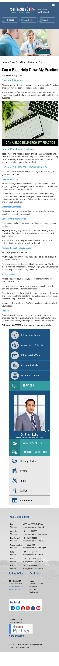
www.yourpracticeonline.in (33, 554)
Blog (12, 62)
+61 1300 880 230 (30, 531)
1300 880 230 (9, 20)
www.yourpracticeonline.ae (33, 568)
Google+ (28, 608)
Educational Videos (36, 584)
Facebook (33, 608)
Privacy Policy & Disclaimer (19, 647)
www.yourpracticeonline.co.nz (34, 541)
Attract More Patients (32, 345)
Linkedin (13, 608)
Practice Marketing (35, 452)
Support (45, 20)
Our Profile (33, 586)
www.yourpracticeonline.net (33, 527)
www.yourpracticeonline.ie (33, 561)
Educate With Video (31, 355)
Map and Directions (15, 589)
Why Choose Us (32, 443)
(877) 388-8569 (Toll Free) (33, 524)
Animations (26, 500)
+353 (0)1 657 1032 (30, 559)
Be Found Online (30, 375)
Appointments (28, 20)
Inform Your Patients (31, 335)
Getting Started (28, 461)
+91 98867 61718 (30, 552)
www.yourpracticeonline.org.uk (34, 548)
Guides (23, 490)
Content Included (30, 365)
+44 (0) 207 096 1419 (31, 545)
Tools (23, 480)
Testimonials (34, 592)
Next (47, 431)
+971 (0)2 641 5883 (30, 566)
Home (4, 62)
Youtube (23, 608)
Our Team (33, 589)
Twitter (18, 608)
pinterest (38, 608)
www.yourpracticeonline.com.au (35, 534)
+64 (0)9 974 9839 (30, 538)
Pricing (24, 471)
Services (28, 385)
